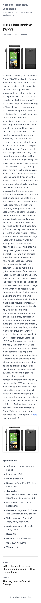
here (35, 414)
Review (24, 34)
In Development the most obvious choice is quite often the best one (19, 569)
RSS (29, 597)
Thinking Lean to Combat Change (16, 583)
